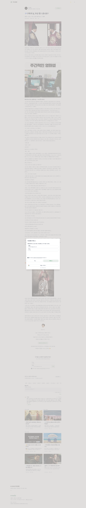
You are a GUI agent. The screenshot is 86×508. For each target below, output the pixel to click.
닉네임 (29, 248)
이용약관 (34, 257)
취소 (35, 260)
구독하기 (50, 260)
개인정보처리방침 (39, 257)
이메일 (29, 245)
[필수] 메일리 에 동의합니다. (38, 257)
